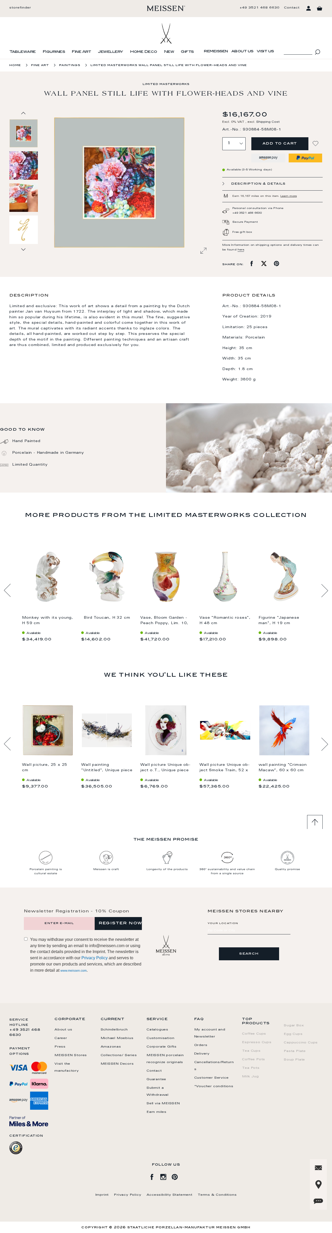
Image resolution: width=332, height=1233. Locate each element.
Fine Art (81, 52)
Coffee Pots (253, 1059)
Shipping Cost (268, 122)
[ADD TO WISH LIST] (316, 144)
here (241, 250)
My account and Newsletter (209, 1033)
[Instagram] (166, 1176)
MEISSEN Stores (70, 1055)
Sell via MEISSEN (163, 1103)
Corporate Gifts (162, 1046)
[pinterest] (177, 1176)
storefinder (20, 7)
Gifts (187, 52)
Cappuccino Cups (301, 1042)
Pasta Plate (295, 1051)
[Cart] (319, 8)
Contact (292, 7)
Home (15, 65)
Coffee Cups (254, 1033)
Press (60, 1046)
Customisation (160, 1038)
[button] (23, 165)
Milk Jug (250, 1076)
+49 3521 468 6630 (260, 7)
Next (324, 590)
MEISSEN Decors (117, 1063)
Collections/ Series (119, 1055)
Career (60, 1038)
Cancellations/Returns (214, 1066)
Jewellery (110, 52)
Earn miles (157, 1112)
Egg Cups (293, 1034)
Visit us (265, 51)
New (169, 52)
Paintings (69, 65)
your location (223, 923)
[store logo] (166, 8)
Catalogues (157, 1029)
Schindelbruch (114, 1029)
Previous (7, 590)
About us (242, 51)
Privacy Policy (94, 958)
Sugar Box (294, 1025)
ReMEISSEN (216, 51)
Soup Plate (294, 1059)
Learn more (288, 196)
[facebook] (154, 1176)
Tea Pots (250, 1068)
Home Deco (143, 52)
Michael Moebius (117, 1038)
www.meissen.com (73, 970)
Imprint (102, 1194)
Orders (201, 1045)
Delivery (202, 1053)
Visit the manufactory (66, 1067)
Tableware (22, 52)
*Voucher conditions (213, 1086)
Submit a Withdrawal (158, 1091)
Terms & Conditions (217, 1194)
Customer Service (211, 1077)
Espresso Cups (256, 1042)
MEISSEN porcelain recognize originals (165, 1059)
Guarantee (156, 1079)
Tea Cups (251, 1050)
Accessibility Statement (169, 1194)
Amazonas (111, 1046)
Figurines (54, 52)
